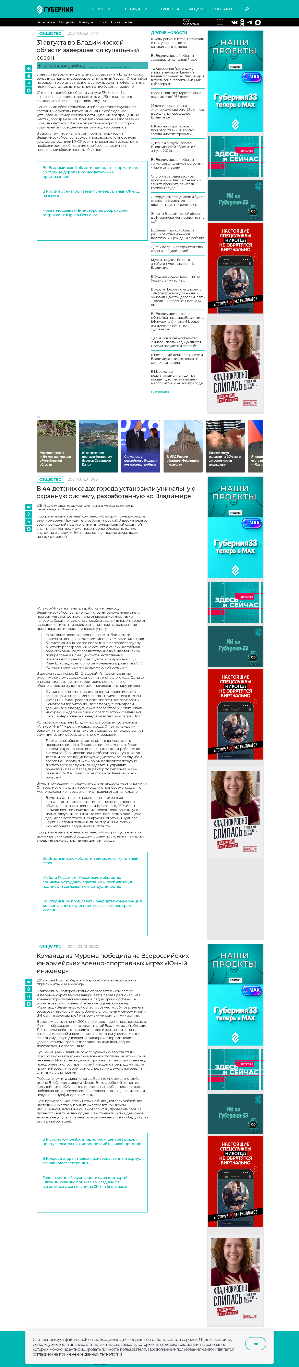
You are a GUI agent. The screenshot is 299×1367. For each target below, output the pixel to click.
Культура (86, 22)
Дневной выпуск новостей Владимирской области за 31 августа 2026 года (173, 147)
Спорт (102, 22)
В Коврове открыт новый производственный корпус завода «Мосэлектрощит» (172, 130)
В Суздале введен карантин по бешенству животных (175, 278)
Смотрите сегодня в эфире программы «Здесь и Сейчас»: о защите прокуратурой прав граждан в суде (176, 182)
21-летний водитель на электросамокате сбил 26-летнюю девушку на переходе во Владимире (177, 111)
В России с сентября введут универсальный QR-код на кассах (91, 193)
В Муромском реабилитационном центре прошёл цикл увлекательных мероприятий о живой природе (176, 377)
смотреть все (160, 391)
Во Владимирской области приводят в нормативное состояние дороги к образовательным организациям (92, 172)
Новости (100, 9)
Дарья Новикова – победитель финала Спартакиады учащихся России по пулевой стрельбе (176, 342)
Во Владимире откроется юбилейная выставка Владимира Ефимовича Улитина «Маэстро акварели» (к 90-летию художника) (177, 321)
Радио (195, 9)
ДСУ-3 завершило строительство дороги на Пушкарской (177, 249)
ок (256, 1344)
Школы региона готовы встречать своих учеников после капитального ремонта (177, 43)
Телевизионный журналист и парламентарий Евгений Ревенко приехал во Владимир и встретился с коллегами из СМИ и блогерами (177, 76)
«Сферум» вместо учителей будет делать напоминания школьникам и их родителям (177, 201)
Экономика (46, 22)
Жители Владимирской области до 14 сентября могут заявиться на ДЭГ (177, 217)
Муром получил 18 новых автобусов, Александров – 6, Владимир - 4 (172, 264)
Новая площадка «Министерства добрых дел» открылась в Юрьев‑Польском (85, 212)
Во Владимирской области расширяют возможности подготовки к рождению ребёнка (177, 234)
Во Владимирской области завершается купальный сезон (175, 57)
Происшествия (123, 22)
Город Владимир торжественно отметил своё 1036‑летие (176, 95)
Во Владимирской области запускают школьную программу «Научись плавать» (177, 163)
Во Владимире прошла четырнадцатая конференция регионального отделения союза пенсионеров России (92, 905)
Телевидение (135, 9)
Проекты (169, 9)
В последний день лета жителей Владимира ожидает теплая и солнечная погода (177, 359)
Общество (67, 22)
